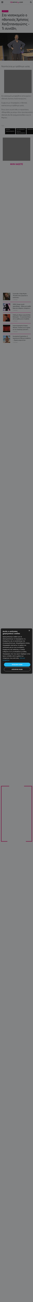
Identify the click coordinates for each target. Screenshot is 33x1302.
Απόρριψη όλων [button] (17, 669)
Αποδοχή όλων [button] (17, 664)
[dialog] (16, 651)
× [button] (29, 630)
